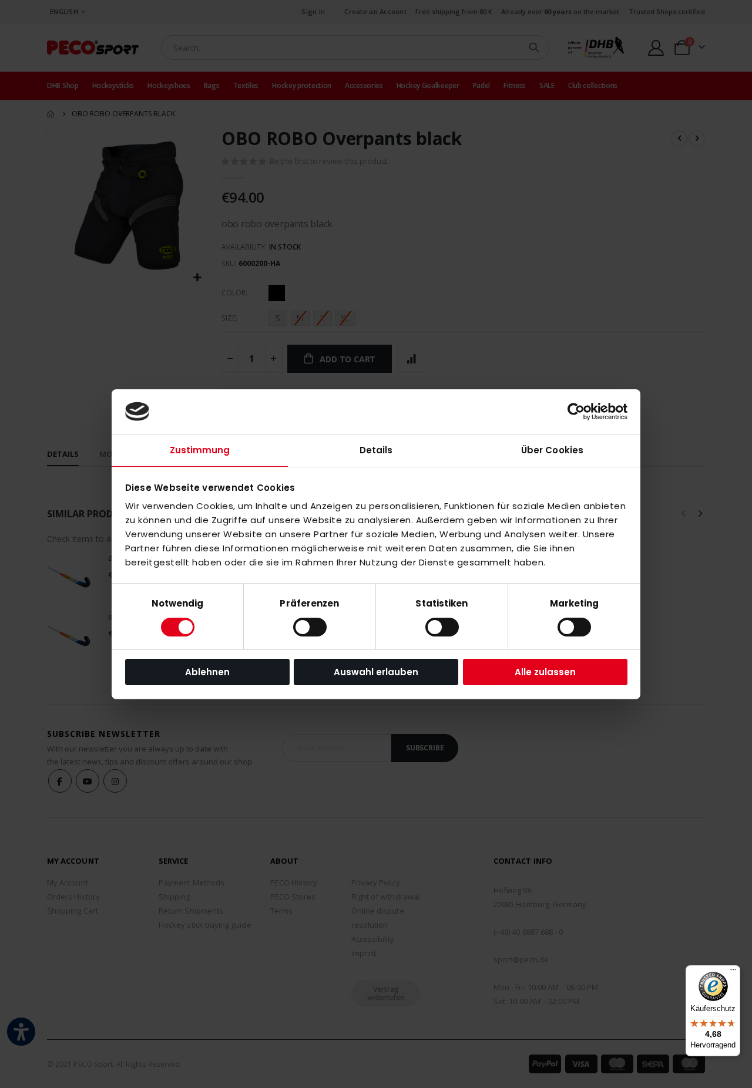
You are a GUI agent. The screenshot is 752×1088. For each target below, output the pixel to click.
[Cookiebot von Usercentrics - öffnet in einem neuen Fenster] (576, 411)
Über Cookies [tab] (552, 450)
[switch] (310, 628)
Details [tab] (376, 450)
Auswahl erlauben (376, 672)
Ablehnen (207, 672)
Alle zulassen (545, 672)
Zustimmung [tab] (200, 450)
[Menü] (733, 972)
